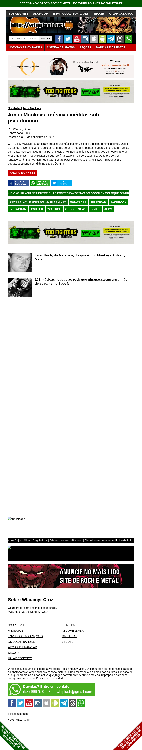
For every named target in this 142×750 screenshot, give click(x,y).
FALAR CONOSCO (121, 13)
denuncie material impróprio (96, 675)
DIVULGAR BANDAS (21, 641)
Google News (75, 209)
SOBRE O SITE (18, 13)
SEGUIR (98, 13)
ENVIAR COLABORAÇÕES (71, 13)
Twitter (37, 209)
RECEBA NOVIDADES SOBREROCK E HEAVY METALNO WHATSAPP (13, 737)
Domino (60, 163)
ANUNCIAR (40, 13)
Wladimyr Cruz (22, 129)
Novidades (14, 108)
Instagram (18, 209)
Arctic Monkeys (32, 108)
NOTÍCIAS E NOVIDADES (25, 47)
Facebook (118, 202)
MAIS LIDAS (69, 636)
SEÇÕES (85, 47)
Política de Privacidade (50, 678)
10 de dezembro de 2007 (38, 137)
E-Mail (95, 209)
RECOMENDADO (73, 630)
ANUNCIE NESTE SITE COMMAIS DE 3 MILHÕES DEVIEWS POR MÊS (129, 737)
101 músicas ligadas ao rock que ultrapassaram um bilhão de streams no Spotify (81, 281)
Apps (108, 209)
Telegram (98, 202)
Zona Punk (23, 133)
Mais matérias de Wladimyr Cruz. (28, 611)
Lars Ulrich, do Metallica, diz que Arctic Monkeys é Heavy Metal (80, 257)
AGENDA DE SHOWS (61, 47)
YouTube (54, 209)
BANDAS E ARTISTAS (110, 47)
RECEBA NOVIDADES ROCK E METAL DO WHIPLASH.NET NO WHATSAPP (71, 3)
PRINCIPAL (69, 625)
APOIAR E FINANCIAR (22, 647)
